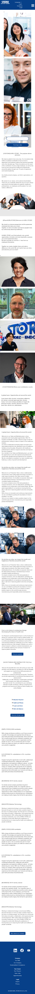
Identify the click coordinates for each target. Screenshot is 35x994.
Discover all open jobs (17, 715)
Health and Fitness (18, 702)
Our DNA (17, 960)
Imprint (17, 981)
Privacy (18, 984)
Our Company (17, 962)
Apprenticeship (18, 975)
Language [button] (18, 2)
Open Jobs (17, 973)
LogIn (20, 4)
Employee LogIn (19, 6)
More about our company (17, 933)
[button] (29, 5)
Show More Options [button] (11, 142)
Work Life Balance (18, 709)
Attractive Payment (18, 699)
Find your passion (17, 654)
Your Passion (17, 971)
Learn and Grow (18, 706)
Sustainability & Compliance (17, 965)
